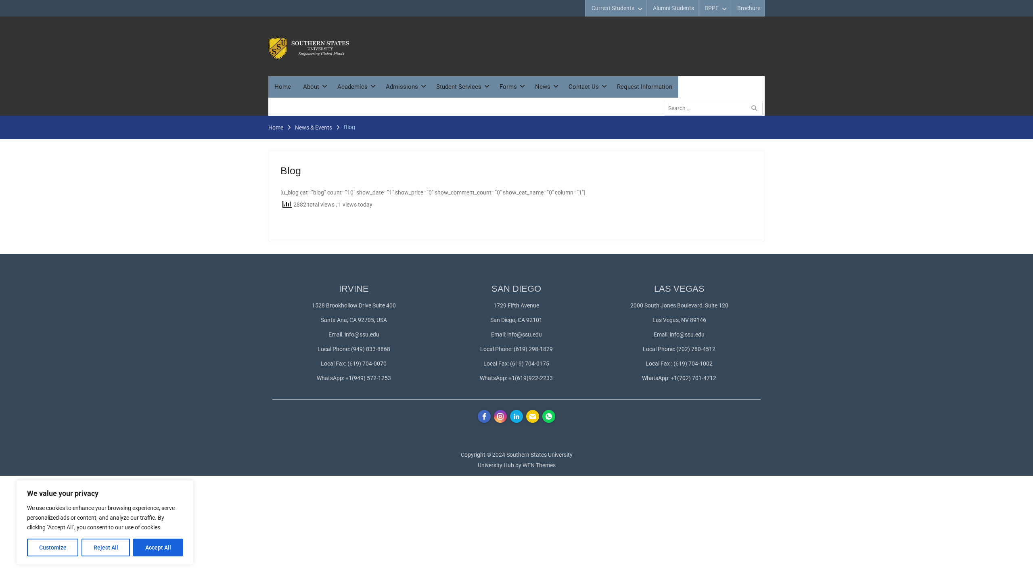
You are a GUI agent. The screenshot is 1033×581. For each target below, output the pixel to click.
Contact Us (584, 86)
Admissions (402, 86)
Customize (53, 547)
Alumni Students (673, 8)
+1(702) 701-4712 (693, 378)
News (542, 86)
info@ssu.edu (362, 334)
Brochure (748, 8)
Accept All (158, 547)
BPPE (712, 8)
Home (282, 86)
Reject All (106, 547)
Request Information (644, 86)
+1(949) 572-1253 (368, 378)
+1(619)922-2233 (530, 378)
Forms (508, 86)
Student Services (458, 86)
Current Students (613, 8)
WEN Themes (539, 465)
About (311, 86)
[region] (105, 522)
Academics (352, 86)
